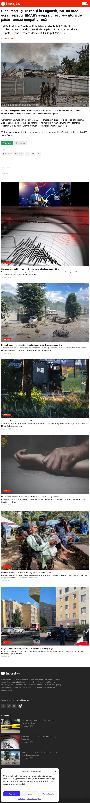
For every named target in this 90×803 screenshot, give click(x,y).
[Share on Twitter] (38, 154)
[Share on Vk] (33, 154)
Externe (5, 174)
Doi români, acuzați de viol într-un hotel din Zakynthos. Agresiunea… (31, 497)
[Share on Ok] (27, 154)
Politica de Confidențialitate (34, 799)
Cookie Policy (21, 799)
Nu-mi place (22, 143)
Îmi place (8, 143)
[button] (55, 771)
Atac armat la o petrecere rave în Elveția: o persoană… (24, 421)
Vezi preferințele (48, 794)
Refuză (30, 794)
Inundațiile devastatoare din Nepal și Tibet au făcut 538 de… (27, 572)
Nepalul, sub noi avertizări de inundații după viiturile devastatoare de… (31, 345)
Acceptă (12, 794)
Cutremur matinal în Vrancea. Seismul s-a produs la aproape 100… (30, 269)
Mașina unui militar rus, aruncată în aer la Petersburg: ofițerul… (29, 648)
